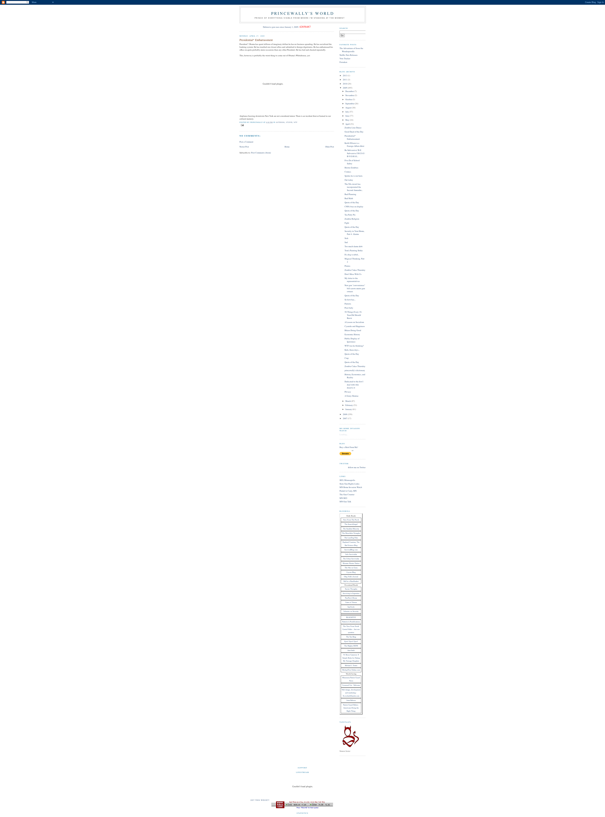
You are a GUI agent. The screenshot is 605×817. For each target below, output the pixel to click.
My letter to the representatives (352, 280)
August (348, 107)
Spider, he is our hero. (354, 175)
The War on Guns (351, 568)
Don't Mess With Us (353, 274)
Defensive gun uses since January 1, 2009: (281, 27)
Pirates (347, 265)
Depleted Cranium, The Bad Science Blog (351, 543)
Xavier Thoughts (351, 589)
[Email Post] (241, 125)
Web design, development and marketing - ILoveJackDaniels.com (351, 693)
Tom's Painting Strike (354, 250)
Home (287, 146)
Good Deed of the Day (354, 131)
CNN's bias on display (354, 206)
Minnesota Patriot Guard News (351, 679)
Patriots (348, 303)
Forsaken (343, 62)
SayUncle (351, 607)
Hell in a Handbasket (351, 581)
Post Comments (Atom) (261, 152)
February (349, 405)
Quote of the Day (352, 202)
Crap (347, 358)
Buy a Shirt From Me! (349, 447)
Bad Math (349, 198)
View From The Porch (351, 520)
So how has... (350, 299)
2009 (345, 87)
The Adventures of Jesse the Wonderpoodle (351, 50)
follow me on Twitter (357, 467)
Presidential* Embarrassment (256, 40)
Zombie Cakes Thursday (355, 270)
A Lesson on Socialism (354, 322)
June (347, 115)
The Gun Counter (347, 494)
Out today (349, 179)
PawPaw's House (351, 598)
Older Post (329, 146)
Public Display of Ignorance (352, 340)
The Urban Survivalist (351, 559)
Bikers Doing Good (353, 330)
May (347, 119)
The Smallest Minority (351, 529)
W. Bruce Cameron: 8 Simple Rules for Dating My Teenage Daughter (351, 658)
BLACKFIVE (351, 617)
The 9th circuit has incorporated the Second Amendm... (354, 187)
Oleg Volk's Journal (351, 577)
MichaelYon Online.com (351, 670)
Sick (346, 238)
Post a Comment (246, 141)
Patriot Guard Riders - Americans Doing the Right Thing (351, 708)
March (348, 401)
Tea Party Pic (350, 214)
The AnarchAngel (351, 524)
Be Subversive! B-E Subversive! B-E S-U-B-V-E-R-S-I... (355, 153)
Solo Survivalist (351, 554)
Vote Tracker (345, 58)
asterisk (280, 122)
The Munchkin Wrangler (351, 533)
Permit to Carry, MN (348, 490)
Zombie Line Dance (353, 127)
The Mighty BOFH (351, 646)
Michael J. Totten (351, 665)
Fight (347, 222)
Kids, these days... (352, 349)
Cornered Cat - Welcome (351, 685)
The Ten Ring (351, 637)
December (349, 91)
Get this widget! (260, 800)
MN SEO (343, 498)
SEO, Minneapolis (347, 480)
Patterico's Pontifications (351, 622)
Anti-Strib (351, 650)
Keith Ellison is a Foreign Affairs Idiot (354, 145)
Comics (348, 171)
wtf (295, 122)
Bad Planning (350, 194)
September (350, 103)
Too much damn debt (354, 246)
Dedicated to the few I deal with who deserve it (354, 384)
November (350, 95)
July (347, 111)
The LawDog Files (351, 538)
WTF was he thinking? (354, 345)
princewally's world (302, 13)
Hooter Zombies (351, 167)
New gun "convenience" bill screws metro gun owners (355, 288)
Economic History (352, 334)
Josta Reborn (351, 700)
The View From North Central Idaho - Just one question (351, 629)
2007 (345, 418)
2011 (345, 79)
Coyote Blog (351, 572)
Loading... (344, 434)
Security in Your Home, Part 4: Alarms (354, 233)
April (347, 124)
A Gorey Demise (351, 395)
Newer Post (244, 146)
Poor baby (349, 307)
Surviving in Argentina (351, 593)
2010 (345, 83)
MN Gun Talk (345, 501)
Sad (346, 242)
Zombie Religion (352, 218)
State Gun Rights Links (349, 483)
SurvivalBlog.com (351, 550)
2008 (345, 414)
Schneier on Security (351, 611)
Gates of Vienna (351, 602)
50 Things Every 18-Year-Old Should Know (353, 314)
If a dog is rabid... (352, 254)
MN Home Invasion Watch (351, 487)
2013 (345, 75)
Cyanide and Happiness (355, 326)
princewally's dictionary (355, 370)
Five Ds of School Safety (352, 162)
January (348, 409)
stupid (289, 122)
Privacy (348, 391)
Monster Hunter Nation (351, 563)
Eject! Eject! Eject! (351, 641)
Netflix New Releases (348, 55)
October (349, 99)
